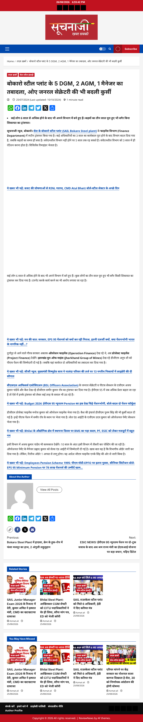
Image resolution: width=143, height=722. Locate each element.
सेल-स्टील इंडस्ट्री (26, 74)
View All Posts (49, 490)
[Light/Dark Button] (102, 48)
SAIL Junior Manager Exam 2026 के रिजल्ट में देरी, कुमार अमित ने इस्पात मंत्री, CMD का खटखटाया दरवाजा (21, 608)
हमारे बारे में (22, 706)
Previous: (35, 542)
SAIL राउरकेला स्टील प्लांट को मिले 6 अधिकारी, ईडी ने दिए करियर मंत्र (88, 604)
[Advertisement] (71, 168)
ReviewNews (86, 718)
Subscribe (131, 48)
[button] (7, 48)
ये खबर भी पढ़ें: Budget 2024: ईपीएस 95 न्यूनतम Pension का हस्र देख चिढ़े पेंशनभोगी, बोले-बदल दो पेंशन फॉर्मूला (71, 403)
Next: (107, 545)
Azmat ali (14, 620)
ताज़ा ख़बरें (12, 74)
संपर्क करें (9, 706)
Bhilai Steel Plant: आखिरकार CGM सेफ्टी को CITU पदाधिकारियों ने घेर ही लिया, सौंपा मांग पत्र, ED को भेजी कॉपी (55, 608)
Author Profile (13, 710)
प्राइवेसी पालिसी (38, 706)
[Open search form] (110, 48)
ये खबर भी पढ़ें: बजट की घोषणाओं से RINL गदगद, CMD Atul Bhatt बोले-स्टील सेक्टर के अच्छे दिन (63, 188)
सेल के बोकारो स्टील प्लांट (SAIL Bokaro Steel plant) (65, 131)
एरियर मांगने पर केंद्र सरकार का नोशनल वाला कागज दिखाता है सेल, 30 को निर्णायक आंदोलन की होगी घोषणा (120, 678)
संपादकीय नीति (55, 706)
